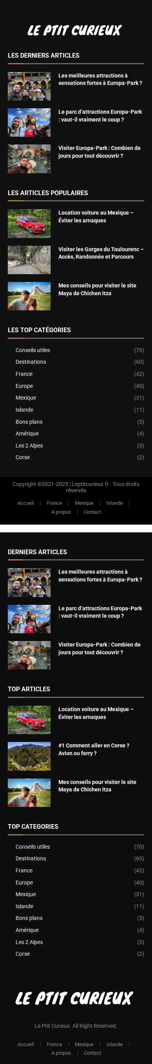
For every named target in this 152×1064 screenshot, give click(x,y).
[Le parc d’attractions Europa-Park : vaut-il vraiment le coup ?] (29, 122)
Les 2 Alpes (80, 445)
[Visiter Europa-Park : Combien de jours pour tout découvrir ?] (29, 158)
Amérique (80, 433)
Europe (80, 386)
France (80, 374)
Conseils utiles (80, 350)
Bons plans (80, 422)
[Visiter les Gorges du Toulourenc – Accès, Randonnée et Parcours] (29, 260)
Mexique (80, 398)
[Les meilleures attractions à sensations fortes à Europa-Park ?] (29, 86)
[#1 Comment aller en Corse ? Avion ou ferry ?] (29, 756)
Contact (92, 512)
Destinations (80, 362)
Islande (80, 410)
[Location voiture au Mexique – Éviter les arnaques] (29, 223)
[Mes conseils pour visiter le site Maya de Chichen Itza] (29, 296)
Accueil (26, 503)
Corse (80, 457)
